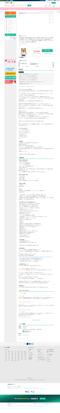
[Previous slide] (19, 64)
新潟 (25, 354)
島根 (18, 357)
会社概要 (30, 359)
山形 (18, 354)
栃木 (22, 351)
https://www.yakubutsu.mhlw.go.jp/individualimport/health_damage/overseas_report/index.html (35, 256)
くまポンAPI (48, 359)
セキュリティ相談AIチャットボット (35, 387)
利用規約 (39, 351)
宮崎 (12, 360)
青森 (6, 354)
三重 (9, 357)
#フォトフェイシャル (22, 338)
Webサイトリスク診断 (28, 387)
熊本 (6, 360)
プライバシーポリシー (41, 354)
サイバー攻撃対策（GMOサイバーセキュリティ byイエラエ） (18, 388)
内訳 (39, 53)
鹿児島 (15, 360)
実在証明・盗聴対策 (10, 388)
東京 (6, 351)
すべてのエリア (7, 349)
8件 (25, 43)
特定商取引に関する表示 (41, 357)
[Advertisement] (35, 369)
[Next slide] (53, 64)
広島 (12, 357)
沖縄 (18, 360)
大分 (9, 360)
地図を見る (27, 331)
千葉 (15, 351)
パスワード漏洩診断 (23, 387)
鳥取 (15, 357)
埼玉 (12, 351)
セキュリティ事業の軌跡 (41, 388)
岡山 (22, 357)
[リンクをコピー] (35, 344)
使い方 (29, 351)
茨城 (18, 351)
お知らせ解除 (49, 361)
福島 (22, 354)
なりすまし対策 (36, 388)
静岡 (6, 357)
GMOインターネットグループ (36, 379)
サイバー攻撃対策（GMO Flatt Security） (30, 388)
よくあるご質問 (31, 354)
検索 (29, 5)
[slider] (21, 43)
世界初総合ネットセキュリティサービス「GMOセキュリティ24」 (14, 387)
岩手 (9, 354)
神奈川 (9, 351)
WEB (36, 190)
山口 (25, 357)
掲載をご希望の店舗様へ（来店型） (51, 352)
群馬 (25, 351)
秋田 (15, 354)
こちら (36, 278)
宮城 (12, 354)
